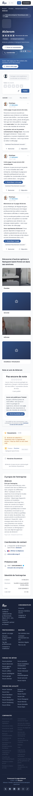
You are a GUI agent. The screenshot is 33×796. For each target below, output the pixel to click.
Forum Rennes (22, 702)
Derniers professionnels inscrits (6, 637)
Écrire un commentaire (14, 47)
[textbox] (19, 77)
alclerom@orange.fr (13, 554)
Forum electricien (7, 664)
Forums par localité (10, 686)
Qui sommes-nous (24, 633)
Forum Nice (5, 692)
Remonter (11, 149)
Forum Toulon (22, 694)
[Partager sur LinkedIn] (14, 789)
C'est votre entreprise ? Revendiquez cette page (16, 15)
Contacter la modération (22, 616)
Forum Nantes (6, 697)
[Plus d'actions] (27, 103)
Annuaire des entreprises (15, 568)
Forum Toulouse (7, 689)
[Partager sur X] (5, 789)
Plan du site (22, 645)
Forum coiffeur (6, 671)
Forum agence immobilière (6, 667)
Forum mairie (22, 680)
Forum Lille (21, 696)
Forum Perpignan (23, 699)
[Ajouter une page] (19, 3)
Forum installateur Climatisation (23, 665)
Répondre (24, 149)
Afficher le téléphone (17, 551)
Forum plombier (7, 661)
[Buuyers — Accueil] (4, 2)
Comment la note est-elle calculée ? (19, 423)
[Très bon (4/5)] (17, 86)
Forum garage (6, 676)
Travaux (10, 448)
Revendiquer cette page (14, 182)
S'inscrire (21, 608)
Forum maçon (22, 668)
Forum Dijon (21, 707)
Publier (25, 91)
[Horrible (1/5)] (5, 86)
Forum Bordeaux (7, 694)
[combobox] (12, 3)
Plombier (5, 39)
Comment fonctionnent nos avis (23, 637)
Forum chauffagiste (8, 673)
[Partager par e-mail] (23, 789)
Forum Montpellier (8, 700)
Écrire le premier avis (16, 414)
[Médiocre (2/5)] (9, 86)
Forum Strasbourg (7, 702)
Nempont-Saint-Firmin (12, 451)
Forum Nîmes (6, 705)
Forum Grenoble (23, 704)
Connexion (26, 3)
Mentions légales (23, 642)
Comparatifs (7, 715)
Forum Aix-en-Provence (22, 690)
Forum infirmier (7, 679)
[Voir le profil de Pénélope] (6, 104)
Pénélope (12, 103)
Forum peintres (22, 661)
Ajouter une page (7, 633)
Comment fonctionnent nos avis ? (15, 144)
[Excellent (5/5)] (21, 86)
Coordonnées (11, 53)
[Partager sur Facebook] (10, 789)
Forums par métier (9, 658)
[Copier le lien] (27, 789)
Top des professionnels (6, 643)
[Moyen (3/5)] (13, 86)
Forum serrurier (22, 678)
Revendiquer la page (13, 241)
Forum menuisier (23, 671)
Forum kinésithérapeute (23, 674)
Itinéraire (19, 548)
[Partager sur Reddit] (19, 789)
